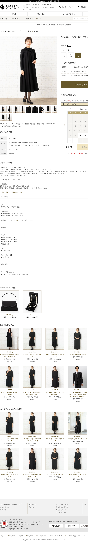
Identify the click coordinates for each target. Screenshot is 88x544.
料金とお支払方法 (62, 507)
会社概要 (3, 536)
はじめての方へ (5, 507)
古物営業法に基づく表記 (56, 536)
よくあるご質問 (61, 512)
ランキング (32, 507)
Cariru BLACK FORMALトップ (11, 504)
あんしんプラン (61, 510)
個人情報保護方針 (41, 536)
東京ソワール (29, 19)
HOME (13, 14)
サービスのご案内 (69, 14)
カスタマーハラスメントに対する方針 (75, 536)
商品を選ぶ (41, 14)
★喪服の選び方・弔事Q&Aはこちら (11, 192)
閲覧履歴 (83, 7)
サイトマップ (30, 536)
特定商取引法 (12, 536)
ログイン (73, 7)
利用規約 (21, 536)
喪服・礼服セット (16, 19)
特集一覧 (3, 510)
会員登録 (63, 7)
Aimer (39, 19)
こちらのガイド (17, 220)
